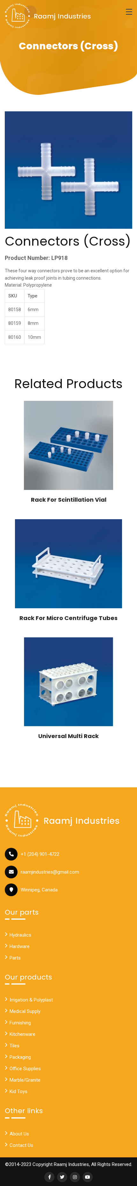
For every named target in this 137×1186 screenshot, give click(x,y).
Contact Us (21, 1145)
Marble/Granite (25, 1080)
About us (19, 1134)
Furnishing (20, 1023)
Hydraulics (20, 935)
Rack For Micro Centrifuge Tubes (68, 618)
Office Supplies (25, 1068)
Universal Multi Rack (68, 736)
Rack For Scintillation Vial (68, 500)
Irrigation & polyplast (31, 1000)
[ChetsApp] (48, 16)
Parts (15, 958)
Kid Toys (18, 1091)
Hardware (20, 946)
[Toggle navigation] (129, 12)
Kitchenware (22, 1034)
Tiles (14, 1046)
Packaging (20, 1057)
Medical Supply (25, 1011)
